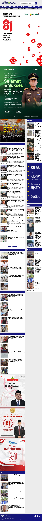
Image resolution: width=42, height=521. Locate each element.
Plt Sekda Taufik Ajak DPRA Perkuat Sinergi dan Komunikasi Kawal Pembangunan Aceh (15, 303)
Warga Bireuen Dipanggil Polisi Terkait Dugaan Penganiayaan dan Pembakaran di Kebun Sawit (16, 352)
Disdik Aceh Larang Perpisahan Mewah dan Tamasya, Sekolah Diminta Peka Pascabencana (35, 197)
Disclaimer (37, 518)
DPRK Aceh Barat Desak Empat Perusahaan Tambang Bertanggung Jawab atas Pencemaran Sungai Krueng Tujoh (16, 507)
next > (12, 246)
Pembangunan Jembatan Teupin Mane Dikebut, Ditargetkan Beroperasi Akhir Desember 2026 (35, 192)
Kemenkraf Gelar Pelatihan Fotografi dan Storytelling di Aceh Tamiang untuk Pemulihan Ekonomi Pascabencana (34, 211)
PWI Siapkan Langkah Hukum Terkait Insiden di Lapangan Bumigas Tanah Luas (38, 125)
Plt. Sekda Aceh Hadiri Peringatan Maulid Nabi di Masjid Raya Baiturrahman (16, 276)
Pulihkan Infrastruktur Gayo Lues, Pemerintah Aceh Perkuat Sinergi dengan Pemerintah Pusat (16, 284)
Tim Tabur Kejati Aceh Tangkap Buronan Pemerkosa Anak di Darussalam (16, 367)
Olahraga (39, 6)
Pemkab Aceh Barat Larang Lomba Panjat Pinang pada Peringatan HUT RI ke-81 (35, 201)
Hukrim (24, 6)
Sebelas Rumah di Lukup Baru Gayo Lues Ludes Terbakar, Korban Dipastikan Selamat (38, 148)
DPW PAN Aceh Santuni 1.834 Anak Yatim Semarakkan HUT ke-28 (16, 325)
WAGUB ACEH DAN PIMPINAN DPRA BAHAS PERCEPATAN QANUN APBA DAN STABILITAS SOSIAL (16, 253)
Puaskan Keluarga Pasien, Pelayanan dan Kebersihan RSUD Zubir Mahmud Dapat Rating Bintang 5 (35, 168)
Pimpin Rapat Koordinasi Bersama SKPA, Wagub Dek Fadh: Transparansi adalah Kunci (16, 261)
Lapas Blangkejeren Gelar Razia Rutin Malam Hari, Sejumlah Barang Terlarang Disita (15, 345)
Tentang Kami (23, 518)
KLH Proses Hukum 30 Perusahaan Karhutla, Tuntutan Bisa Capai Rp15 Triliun (16, 498)
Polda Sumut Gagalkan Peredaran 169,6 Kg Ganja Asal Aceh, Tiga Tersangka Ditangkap (35, 188)
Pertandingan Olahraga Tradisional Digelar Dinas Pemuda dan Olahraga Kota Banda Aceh (35, 172)
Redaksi (19, 518)
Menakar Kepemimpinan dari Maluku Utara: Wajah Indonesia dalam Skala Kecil (16, 318)
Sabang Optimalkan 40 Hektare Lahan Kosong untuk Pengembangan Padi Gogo (38, 227)
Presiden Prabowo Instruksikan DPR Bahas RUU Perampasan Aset (15, 310)
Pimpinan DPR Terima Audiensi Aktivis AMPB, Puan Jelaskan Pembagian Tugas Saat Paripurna (16, 483)
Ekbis (34, 6)
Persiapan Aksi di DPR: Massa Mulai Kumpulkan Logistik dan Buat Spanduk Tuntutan (15, 491)
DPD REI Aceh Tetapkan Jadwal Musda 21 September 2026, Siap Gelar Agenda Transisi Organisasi (38, 235)
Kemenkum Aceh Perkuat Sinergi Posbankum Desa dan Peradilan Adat (15, 475)
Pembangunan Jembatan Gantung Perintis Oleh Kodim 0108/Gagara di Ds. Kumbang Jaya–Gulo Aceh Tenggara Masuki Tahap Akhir (12, 125)
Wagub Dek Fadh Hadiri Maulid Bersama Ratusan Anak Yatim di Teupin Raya (16, 268)
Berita (5, 6)
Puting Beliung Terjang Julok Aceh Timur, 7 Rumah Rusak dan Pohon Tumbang (38, 141)
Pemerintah (15, 6)
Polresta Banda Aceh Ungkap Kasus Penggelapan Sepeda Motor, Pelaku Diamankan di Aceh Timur (15, 360)
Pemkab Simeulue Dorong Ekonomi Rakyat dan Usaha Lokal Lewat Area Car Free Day (38, 243)
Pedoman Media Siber (31, 518)
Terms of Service (20, 519)
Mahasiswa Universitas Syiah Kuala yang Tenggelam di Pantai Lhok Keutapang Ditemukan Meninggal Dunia (38, 157)
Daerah (9, 6)
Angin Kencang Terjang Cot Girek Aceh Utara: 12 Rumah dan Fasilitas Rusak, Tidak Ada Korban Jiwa (38, 133)
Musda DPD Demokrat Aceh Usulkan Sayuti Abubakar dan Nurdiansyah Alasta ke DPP (35, 183)
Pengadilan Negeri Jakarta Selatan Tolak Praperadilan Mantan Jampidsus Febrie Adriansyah (16, 337)
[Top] (39, 519)
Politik (20, 6)
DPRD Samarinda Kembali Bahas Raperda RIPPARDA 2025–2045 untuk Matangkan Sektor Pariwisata (16, 295)
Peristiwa (30, 6)
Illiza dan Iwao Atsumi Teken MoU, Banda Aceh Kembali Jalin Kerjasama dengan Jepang (38, 220)
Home (2, 6)
